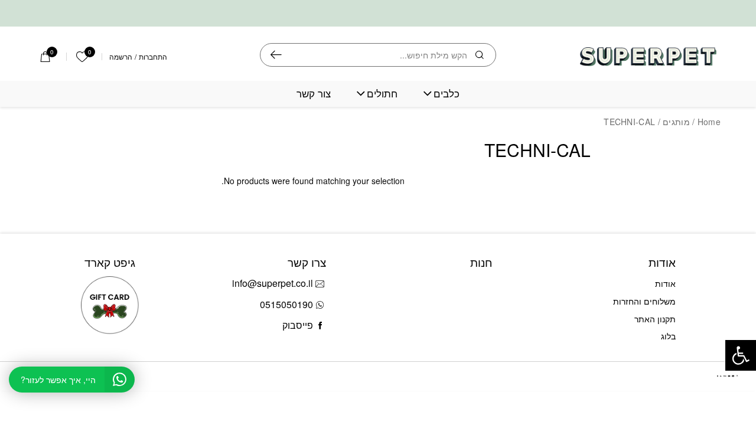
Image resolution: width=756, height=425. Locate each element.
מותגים (676, 122)
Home (709, 122)
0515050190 (286, 304)
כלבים (447, 93)
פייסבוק (297, 325)
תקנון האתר (655, 319)
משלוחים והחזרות (644, 301)
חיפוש (276, 55)
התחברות (153, 56)
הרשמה (120, 56)
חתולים (382, 93)
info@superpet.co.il (272, 283)
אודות (665, 283)
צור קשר (313, 93)
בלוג (668, 336)
